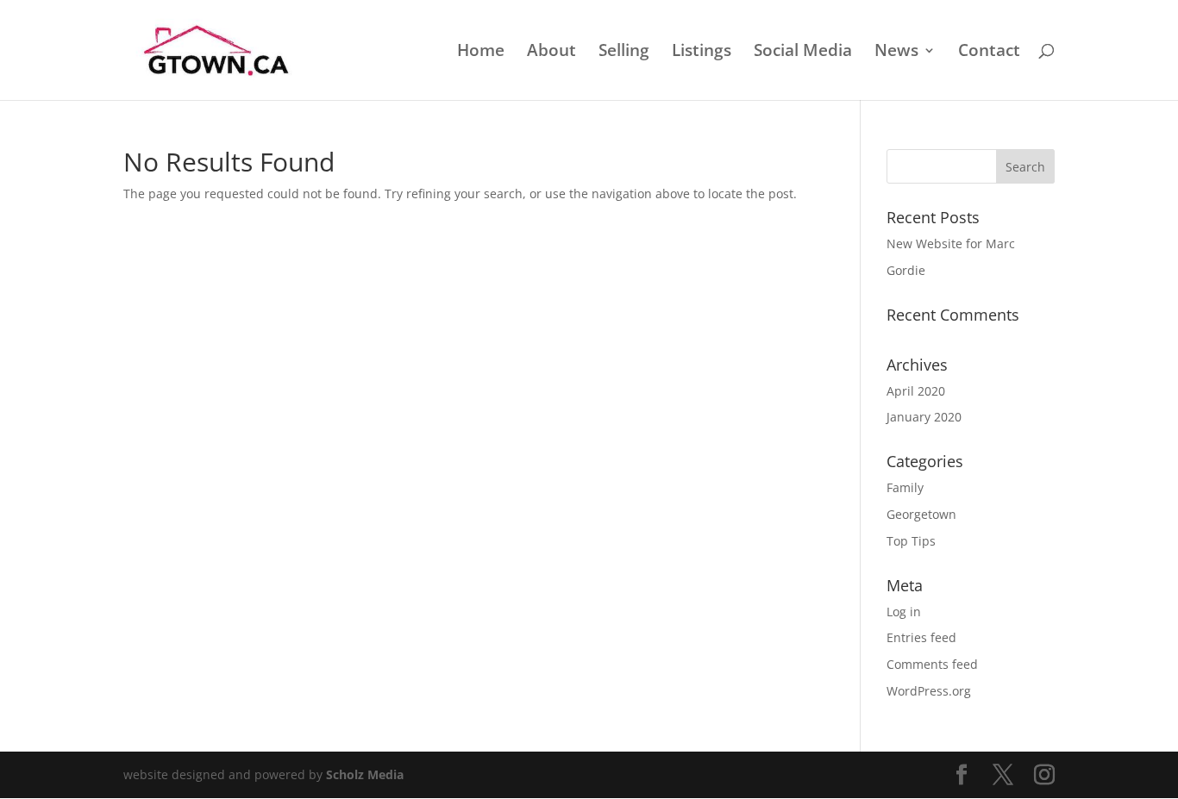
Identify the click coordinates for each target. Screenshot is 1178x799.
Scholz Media (365, 774)
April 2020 (916, 391)
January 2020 (924, 417)
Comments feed (932, 664)
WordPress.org (929, 691)
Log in (904, 611)
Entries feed (921, 637)
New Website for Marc (951, 243)
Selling (623, 52)
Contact (989, 52)
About (551, 52)
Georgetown (921, 514)
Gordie (906, 270)
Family (905, 487)
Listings (701, 52)
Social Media (803, 52)
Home (480, 52)
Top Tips (911, 541)
